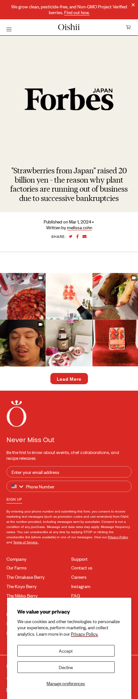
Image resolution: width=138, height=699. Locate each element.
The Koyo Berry (21, 586)
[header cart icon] (129, 27)
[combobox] (18, 486)
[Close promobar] (133, 4)
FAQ (75, 596)
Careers (79, 577)
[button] (69, 296)
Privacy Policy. (84, 634)
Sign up (14, 499)
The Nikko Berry (22, 596)
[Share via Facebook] (77, 236)
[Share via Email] (84, 236)
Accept (66, 650)
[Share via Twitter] (71, 236)
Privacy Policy (118, 537)
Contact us (81, 568)
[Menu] (9, 29)
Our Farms (16, 568)
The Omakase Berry (25, 577)
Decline (66, 667)
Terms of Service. (26, 542)
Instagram (81, 586)
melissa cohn (79, 227)
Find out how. (77, 12)
